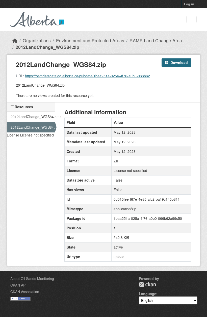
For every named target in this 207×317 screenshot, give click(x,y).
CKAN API (18, 285)
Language (147, 293)
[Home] (14, 40)
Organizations (37, 40)
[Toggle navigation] (191, 19)
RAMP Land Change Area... (158, 40)
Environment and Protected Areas (90, 40)
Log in (189, 4)
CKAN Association (24, 291)
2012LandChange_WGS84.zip (47, 47)
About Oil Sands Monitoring (32, 278)
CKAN (147, 284)
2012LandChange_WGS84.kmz (33, 116)
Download (179, 62)
